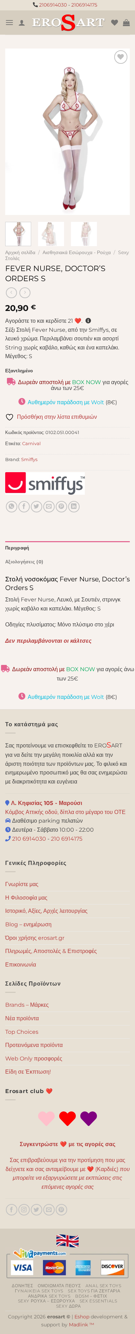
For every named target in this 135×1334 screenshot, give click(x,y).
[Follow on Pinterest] (61, 1209)
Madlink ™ (81, 1325)
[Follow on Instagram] (24, 1209)
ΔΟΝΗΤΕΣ (22, 1285)
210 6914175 (66, 838)
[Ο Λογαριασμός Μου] (21, 22)
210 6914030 (28, 838)
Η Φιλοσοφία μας (26, 897)
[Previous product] (24, 292)
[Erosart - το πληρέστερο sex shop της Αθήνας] (68, 23)
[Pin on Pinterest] (61, 506)
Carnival (31, 443)
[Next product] (11, 292)
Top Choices (21, 1032)
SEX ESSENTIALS (98, 1300)
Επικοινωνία (20, 964)
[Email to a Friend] (49, 506)
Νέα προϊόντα (22, 1018)
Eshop (81, 1317)
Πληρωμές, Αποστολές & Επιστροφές (51, 951)
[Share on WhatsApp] (11, 506)
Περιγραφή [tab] (17, 548)
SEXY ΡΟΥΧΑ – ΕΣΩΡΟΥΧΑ (46, 1300)
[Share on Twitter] (36, 506)
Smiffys (29, 459)
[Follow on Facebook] (11, 1209)
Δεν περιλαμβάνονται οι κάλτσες (48, 641)
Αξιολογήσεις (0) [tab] (24, 561)
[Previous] (16, 131)
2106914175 (84, 5)
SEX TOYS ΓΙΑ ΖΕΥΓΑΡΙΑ (94, 1290)
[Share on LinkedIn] (74, 506)
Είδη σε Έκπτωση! (28, 1071)
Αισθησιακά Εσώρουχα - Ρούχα (77, 252)
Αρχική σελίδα (20, 252)
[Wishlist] (114, 22)
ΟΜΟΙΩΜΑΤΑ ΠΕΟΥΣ (59, 1285)
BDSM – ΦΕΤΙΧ (91, 1296)
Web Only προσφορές (33, 1058)
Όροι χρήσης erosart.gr (34, 938)
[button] (9, 22)
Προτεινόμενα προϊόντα (34, 1045)
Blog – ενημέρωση (28, 924)
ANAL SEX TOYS (104, 1285)
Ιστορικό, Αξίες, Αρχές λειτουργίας (46, 911)
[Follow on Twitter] (36, 1209)
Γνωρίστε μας (21, 884)
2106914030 (53, 5)
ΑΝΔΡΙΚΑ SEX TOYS (49, 1296)
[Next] (118, 131)
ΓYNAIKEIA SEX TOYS (39, 1290)
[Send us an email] (49, 1209)
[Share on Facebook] (24, 506)
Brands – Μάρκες (27, 1005)
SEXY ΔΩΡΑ (68, 1306)
